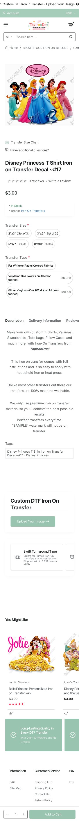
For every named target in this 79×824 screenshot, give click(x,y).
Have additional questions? (29, 150)
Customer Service (47, 771)
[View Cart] (71, 24)
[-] (7, 814)
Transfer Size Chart (25, 142)
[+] (23, 814)
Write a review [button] (59, 181)
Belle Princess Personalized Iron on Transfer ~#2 (31, 691)
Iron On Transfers (33, 210)
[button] (52, 814)
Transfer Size (15, 225)
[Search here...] (70, 37)
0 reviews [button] (36, 181)
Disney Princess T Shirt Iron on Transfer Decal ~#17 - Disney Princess (35, 453)
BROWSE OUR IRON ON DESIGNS (45, 48)
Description (14, 320)
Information (18, 771)
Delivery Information (45, 320)
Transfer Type (16, 257)
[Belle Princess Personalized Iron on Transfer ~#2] (31, 654)
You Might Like (16, 619)
